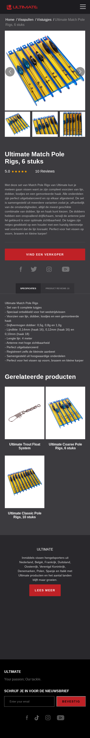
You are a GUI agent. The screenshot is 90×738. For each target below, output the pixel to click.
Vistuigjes (44, 19)
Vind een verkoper (45, 254)
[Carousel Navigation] (45, 71)
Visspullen (25, 19)
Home (9, 19)
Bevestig (71, 701)
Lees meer (45, 590)
